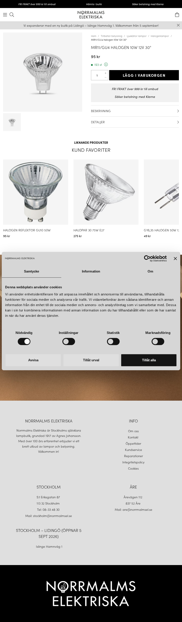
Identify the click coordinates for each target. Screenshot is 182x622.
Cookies (133, 468)
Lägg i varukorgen (144, 75)
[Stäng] (178, 25)
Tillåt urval (91, 360)
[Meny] (5, 14)
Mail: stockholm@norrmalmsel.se (48, 515)
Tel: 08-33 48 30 (48, 509)
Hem (93, 36)
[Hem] (91, 14)
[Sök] (12, 14)
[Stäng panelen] (175, 258)
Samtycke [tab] (31, 271)
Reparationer (133, 456)
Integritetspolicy (133, 462)
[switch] (68, 341)
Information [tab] (91, 271)
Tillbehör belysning (111, 36)
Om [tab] (150, 271)
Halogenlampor (160, 36)
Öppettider (133, 443)
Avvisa (33, 360)
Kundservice (133, 449)
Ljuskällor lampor (136, 36)
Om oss (133, 431)
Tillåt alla (149, 360)
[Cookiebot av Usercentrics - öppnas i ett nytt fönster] (147, 258)
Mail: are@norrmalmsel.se (133, 509)
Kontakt (133, 437)
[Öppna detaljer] (178, 111)
